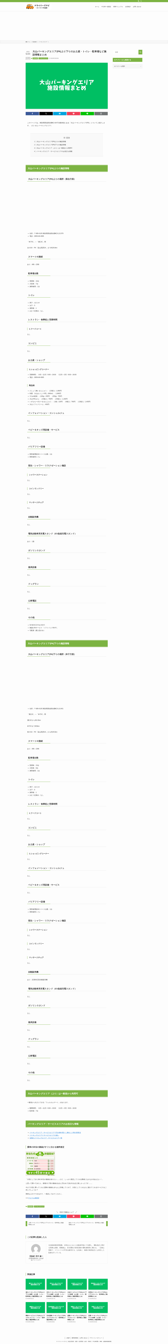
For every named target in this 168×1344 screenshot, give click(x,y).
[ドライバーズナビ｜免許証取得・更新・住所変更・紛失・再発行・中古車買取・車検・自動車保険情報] (38, 7)
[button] (32, 113)
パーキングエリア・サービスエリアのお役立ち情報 (54, 151)
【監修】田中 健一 (36, 1256)
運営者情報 (75, 1338)
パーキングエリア (43, 58)
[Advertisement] (84, 25)
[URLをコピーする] (101, 113)
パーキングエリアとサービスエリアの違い (44, 1135)
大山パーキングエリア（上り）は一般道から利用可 (54, 148)
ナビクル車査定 (33, 1198)
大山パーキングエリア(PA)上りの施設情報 (51, 141)
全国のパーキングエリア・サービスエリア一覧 (46, 1138)
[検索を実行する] (140, 52)
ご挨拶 (68, 1338)
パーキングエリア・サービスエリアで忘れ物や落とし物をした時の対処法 (55, 1132)
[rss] (138, 1)
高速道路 (35, 58)
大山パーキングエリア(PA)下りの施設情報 (51, 145)
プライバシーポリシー (96, 1338)
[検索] (141, 1)
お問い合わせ (84, 1338)
